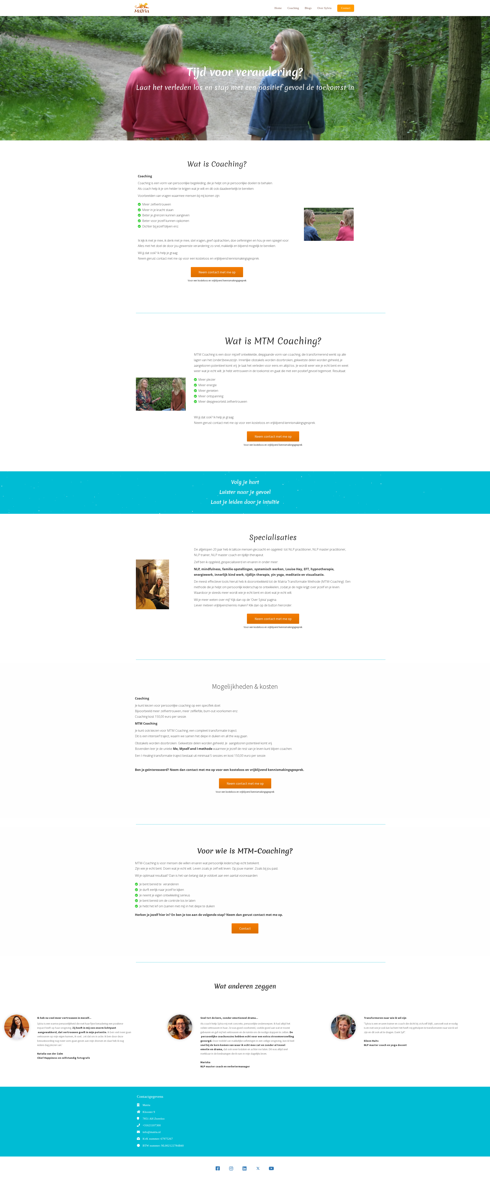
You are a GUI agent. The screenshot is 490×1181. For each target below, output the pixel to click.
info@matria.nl (152, 1132)
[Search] (332, 1168)
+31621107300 (152, 1125)
